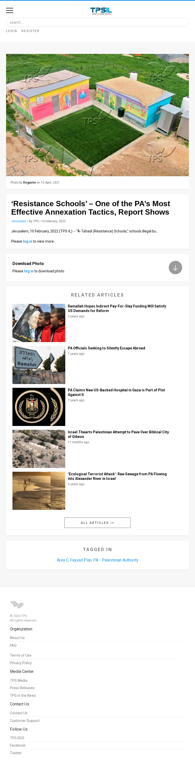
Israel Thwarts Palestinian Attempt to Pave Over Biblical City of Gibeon (118, 434)
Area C (63, 560)
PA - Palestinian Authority (115, 560)
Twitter (16, 753)
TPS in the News (23, 695)
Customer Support (25, 721)
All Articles (95, 523)
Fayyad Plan (81, 560)
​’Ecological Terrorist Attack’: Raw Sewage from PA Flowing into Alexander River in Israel (117, 476)
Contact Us (18, 713)
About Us (17, 638)
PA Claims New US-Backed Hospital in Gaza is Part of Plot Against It (116, 392)
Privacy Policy (21, 663)
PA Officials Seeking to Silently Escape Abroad (106, 348)
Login (11, 31)
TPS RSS (17, 738)
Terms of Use (20, 655)
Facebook (17, 745)
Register (31, 31)
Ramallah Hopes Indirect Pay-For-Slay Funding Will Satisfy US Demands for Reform (117, 308)
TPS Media (18, 680)
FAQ (13, 645)
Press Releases (22, 688)
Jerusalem (18, 221)
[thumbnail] (97, 115)
